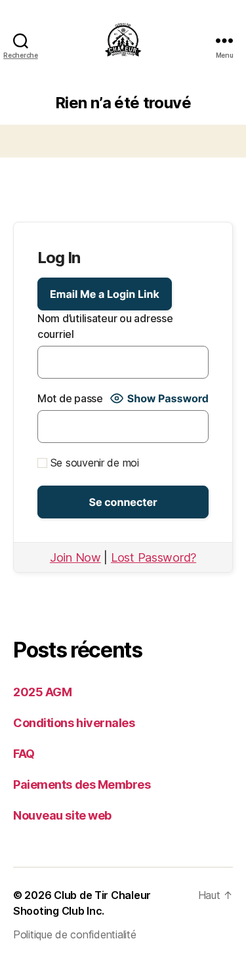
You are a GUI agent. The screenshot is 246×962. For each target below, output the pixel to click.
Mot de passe (70, 398)
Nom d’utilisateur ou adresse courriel (105, 326)
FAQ (24, 754)
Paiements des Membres (82, 784)
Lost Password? (153, 557)
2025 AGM (42, 692)
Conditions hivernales (74, 723)
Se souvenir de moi (93, 462)
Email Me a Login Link (104, 294)
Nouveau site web (62, 815)
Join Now (75, 557)
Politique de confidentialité (74, 934)
